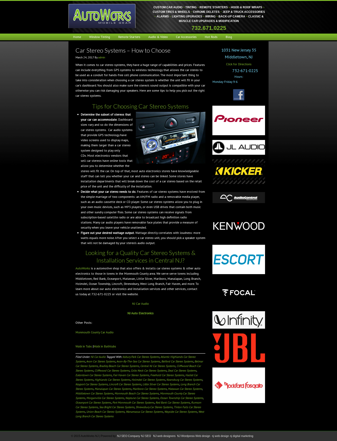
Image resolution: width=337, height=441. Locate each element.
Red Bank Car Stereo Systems (173, 402)
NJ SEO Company (128, 435)
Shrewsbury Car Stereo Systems (154, 407)
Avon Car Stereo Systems (100, 361)
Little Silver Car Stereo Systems (161, 384)
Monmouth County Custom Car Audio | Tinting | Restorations (102, 16)
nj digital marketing (241, 435)
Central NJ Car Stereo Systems (157, 366)
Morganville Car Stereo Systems (105, 398)
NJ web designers (164, 435)
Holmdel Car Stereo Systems (148, 379)
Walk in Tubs (83, 346)
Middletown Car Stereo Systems (94, 393)
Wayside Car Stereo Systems (180, 411)
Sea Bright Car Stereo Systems (116, 407)
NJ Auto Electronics (140, 313)
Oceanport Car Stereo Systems (93, 402)
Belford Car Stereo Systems (177, 361)
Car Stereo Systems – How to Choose (122, 50)
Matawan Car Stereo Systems (185, 389)
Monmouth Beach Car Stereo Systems (136, 393)
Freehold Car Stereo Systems (167, 375)
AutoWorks (82, 268)
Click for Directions (239, 64)
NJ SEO (146, 435)
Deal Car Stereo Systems (182, 370)
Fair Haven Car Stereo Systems (131, 375)
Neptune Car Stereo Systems (142, 398)
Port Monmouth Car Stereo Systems (133, 402)
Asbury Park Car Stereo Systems (141, 357)
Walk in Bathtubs (105, 346)
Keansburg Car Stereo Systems (184, 379)
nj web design (220, 435)
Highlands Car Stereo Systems (112, 379)
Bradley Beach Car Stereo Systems (119, 366)
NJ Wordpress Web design (194, 435)
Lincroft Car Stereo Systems (125, 384)
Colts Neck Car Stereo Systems (149, 370)
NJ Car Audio (140, 304)
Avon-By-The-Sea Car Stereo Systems (138, 361)
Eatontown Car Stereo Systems (93, 375)
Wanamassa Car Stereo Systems (144, 411)
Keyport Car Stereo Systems (91, 384)
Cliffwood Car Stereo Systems (112, 370)
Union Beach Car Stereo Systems (105, 411)
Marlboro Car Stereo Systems (150, 389)
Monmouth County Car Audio (94, 332)
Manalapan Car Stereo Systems (113, 389)
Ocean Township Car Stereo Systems (181, 398)
